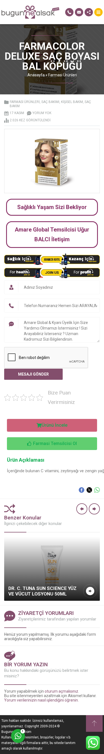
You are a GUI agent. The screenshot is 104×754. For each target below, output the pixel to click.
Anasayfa (36, 75)
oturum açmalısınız (61, 691)
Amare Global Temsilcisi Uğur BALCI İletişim (52, 234)
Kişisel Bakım (72, 102)
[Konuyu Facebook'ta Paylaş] (81, 490)
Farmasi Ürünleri (62, 75)
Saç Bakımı (50, 102)
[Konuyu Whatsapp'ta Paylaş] (97, 490)
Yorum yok (41, 113)
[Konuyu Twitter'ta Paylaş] (89, 490)
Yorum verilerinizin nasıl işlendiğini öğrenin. (41, 700)
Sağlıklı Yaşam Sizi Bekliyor (52, 207)
